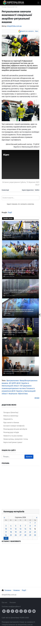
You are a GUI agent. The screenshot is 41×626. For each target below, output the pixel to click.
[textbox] (20, 198)
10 (6, 529)
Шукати (29, 457)
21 (25, 532)
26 (16, 535)
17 (6, 532)
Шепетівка (23, 394)
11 (11, 529)
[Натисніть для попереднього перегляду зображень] (20, 45)
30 (35, 535)
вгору (37, 398)
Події (10, 212)
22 (30, 532)
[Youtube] (34, 611)
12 (15, 529)
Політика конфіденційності (11, 606)
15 (30, 529)
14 (25, 529)
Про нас (4, 602)
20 (20, 532)
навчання (13, 394)
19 (15, 532)
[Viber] (8, 611)
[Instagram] (25, 611)
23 (35, 532)
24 (6, 535)
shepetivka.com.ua (14, 26)
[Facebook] (12, 611)
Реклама (13, 602)
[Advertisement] (20, 488)
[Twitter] (16, 611)
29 (30, 535)
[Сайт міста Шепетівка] (13, 2)
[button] (38, 3)
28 (25, 535)
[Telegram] (4, 611)
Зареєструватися (28, 190)
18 (11, 532)
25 (11, 535)
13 (20, 529)
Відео (36, 31)
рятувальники (13, 380)
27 (20, 535)
